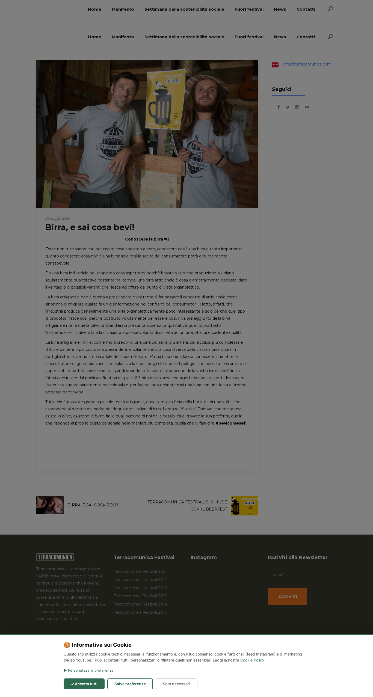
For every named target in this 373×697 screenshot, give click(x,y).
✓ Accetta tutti (84, 683)
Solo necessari (176, 683)
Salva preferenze (130, 683)
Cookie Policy (252, 660)
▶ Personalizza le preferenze (89, 670)
